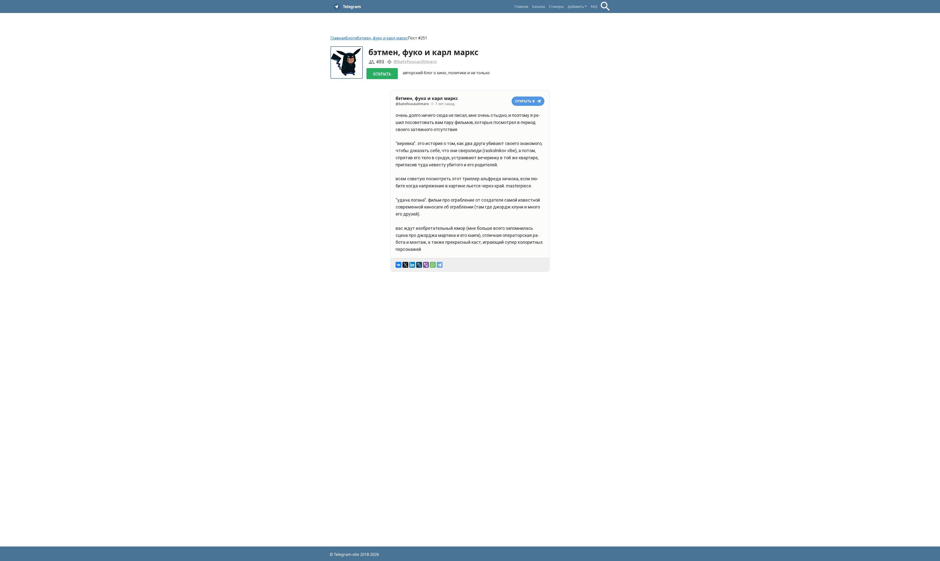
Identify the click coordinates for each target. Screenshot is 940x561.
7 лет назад (445, 103)
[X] (405, 265)
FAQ (594, 6)
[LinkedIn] (412, 265)
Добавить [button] (576, 6)
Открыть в (525, 101)
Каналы (538, 6)
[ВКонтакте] (398, 265)
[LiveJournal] (419, 265)
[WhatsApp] (433, 265)
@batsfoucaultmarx (415, 61)
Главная (521, 6)
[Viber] (426, 265)
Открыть (382, 73)
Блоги (351, 38)
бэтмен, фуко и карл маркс (382, 38)
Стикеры (556, 6)
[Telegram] (440, 265)
